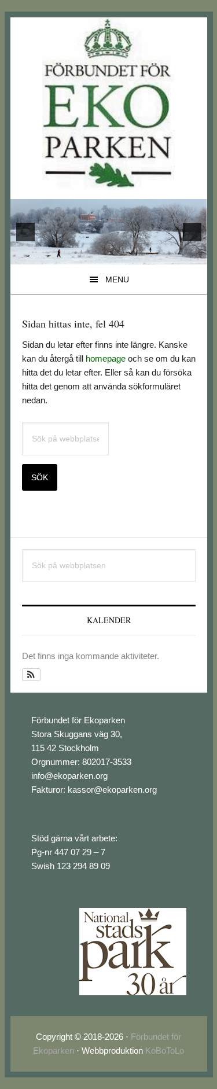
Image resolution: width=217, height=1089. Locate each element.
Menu (117, 279)
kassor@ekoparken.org (112, 789)
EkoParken (108, 103)
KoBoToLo (164, 1050)
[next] (192, 232)
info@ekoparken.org (69, 776)
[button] (32, 674)
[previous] (25, 232)
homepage (106, 358)
